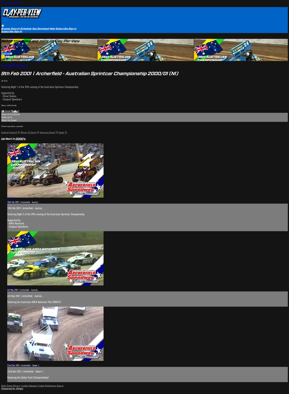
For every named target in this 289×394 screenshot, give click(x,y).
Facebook (6, 111)
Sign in (72, 28)
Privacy (17, 386)
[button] (3, 26)
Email (16, 111)
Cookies (25, 386)
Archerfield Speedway (14, 65)
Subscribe (6, 53)
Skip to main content (11, 2)
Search (15, 28)
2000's (21, 139)
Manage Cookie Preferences (43, 386)
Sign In (18, 31)
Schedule (26, 28)
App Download (40, 28)
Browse (6, 28)
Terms (9, 386)
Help (52, 28)
